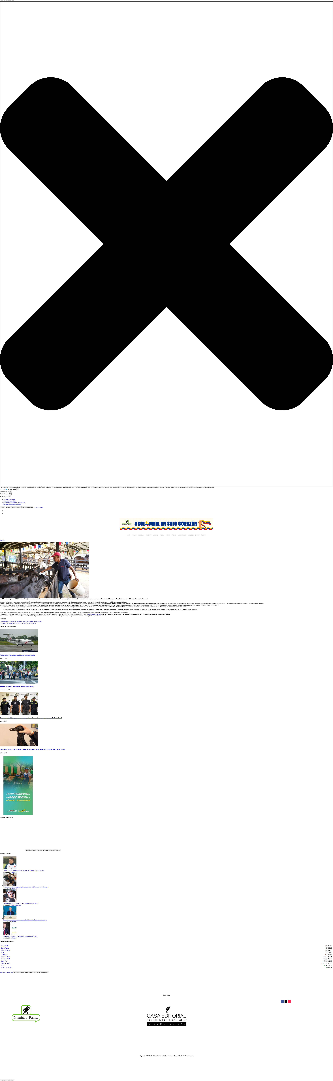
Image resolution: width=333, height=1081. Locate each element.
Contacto (203, 535)
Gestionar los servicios (9, 501)
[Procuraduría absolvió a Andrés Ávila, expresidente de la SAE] (9, 935)
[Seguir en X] (286, 1001)
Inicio (128, 535)
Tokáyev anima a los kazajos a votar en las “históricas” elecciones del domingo (25, 920)
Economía (190, 535)
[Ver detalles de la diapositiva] (18, 814)
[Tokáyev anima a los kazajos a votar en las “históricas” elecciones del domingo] (9, 918)
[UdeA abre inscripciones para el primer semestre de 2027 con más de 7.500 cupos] (9, 885)
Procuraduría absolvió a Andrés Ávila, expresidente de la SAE (20, 936)
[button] (166, 244)
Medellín (134, 535)
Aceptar (3, 507)
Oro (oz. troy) (5, 963)
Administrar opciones (9, 499)
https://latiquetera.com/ (94, 614)
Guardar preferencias (27, 507)
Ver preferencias (16, 507)
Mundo (174, 535)
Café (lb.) (4, 961)
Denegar (8, 507)
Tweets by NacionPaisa (24, 972)
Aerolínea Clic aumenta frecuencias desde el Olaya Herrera (17, 655)
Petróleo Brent (5, 957)
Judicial (197, 535)
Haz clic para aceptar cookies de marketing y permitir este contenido (43, 850)
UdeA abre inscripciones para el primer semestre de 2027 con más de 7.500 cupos (25, 887)
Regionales (141, 535)
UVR (2, 965)
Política (162, 535)
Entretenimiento (182, 535)
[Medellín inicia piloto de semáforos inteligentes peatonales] (19, 683)
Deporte (168, 535)
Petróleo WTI (5, 959)
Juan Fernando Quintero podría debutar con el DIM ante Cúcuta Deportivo (23, 870)
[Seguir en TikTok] (289, 1001)
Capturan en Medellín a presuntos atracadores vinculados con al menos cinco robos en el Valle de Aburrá (31, 718)
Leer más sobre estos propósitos (12, 504)
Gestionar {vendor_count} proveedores (14, 502)
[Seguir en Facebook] (282, 1001)
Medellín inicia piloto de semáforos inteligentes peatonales (17, 686)
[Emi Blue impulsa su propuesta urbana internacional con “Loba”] (9, 902)
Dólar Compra (5, 950)
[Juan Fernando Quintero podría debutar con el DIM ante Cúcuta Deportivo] (9, 869)
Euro (2, 952)
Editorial (155, 535)
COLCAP (4, 954)
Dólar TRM (4, 946)
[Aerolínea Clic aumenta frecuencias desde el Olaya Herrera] (19, 651)
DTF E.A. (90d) (6, 967)
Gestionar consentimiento (7, 1080)
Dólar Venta (5, 948)
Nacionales (148, 535)
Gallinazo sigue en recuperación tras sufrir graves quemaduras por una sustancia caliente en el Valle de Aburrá (32, 749)
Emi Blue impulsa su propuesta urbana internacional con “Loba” (21, 903)
